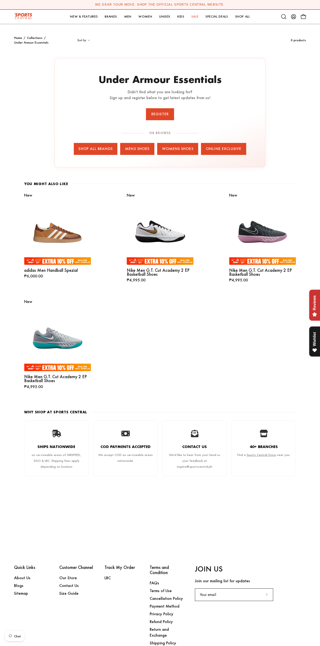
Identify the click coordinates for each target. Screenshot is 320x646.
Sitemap (21, 593)
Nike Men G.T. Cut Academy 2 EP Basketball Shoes (158, 272)
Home (18, 38)
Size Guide (68, 593)
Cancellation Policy (166, 598)
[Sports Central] (24, 16)
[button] (84, 17)
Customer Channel (76, 567)
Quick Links (24, 567)
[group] (160, 4)
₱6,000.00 (33, 276)
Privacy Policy (161, 613)
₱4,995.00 (136, 280)
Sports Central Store (261, 455)
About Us (22, 577)
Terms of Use (161, 590)
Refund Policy (161, 621)
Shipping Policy (163, 642)
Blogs (18, 585)
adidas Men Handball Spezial (51, 270)
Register (160, 114)
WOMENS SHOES (177, 148)
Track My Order (119, 567)
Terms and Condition (159, 570)
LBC (107, 577)
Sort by (81, 40)
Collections (34, 38)
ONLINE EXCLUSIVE (223, 148)
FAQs (154, 582)
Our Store (68, 577)
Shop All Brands (95, 148)
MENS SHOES (137, 148)
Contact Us (69, 585)
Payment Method (164, 606)
